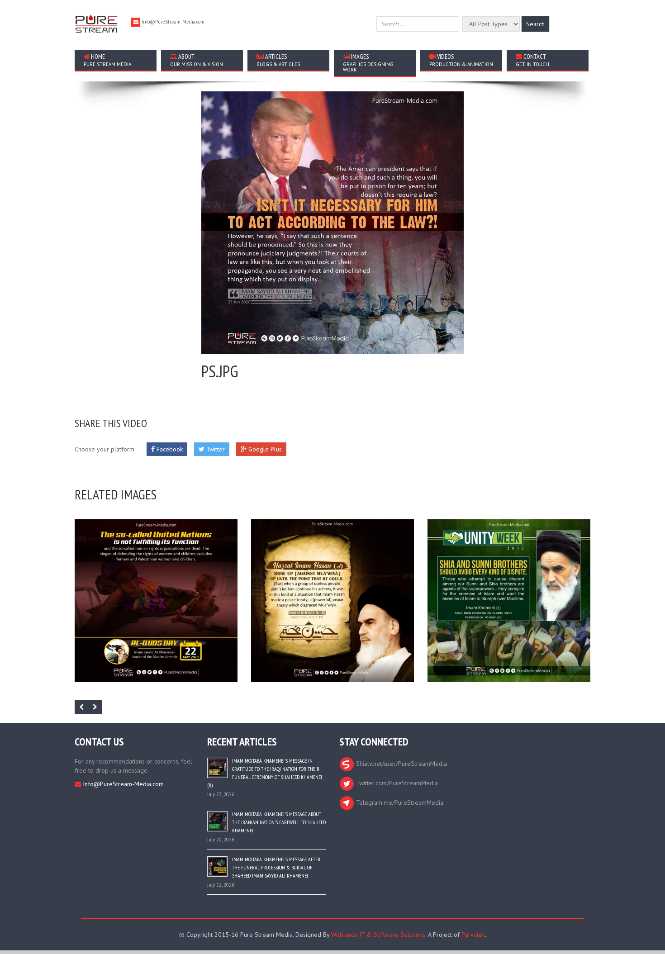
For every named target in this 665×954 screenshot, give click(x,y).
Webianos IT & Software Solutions (378, 934)
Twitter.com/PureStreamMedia (396, 783)
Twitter (214, 449)
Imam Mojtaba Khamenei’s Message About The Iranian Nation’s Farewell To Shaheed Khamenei (279, 822)
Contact (532, 59)
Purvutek (473, 934)
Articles (278, 59)
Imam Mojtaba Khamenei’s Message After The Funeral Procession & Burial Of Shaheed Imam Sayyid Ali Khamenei (276, 867)
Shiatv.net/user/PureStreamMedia (400, 763)
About (196, 59)
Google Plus (264, 449)
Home (107, 59)
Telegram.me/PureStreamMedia (398, 802)
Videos (461, 59)
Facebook (169, 449)
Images (368, 62)
